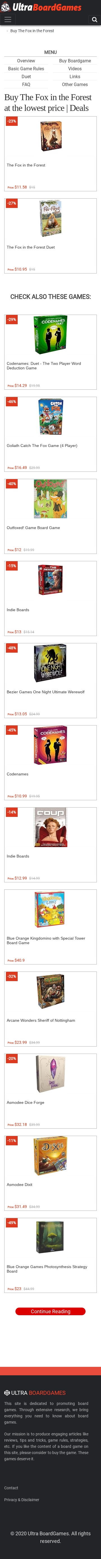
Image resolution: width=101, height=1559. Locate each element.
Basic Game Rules (26, 68)
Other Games (75, 84)
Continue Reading (50, 1311)
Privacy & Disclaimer (21, 1499)
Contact (11, 1488)
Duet (26, 76)
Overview (26, 60)
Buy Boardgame (75, 60)
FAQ (26, 84)
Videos (75, 68)
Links (75, 76)
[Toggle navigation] (8, 19)
